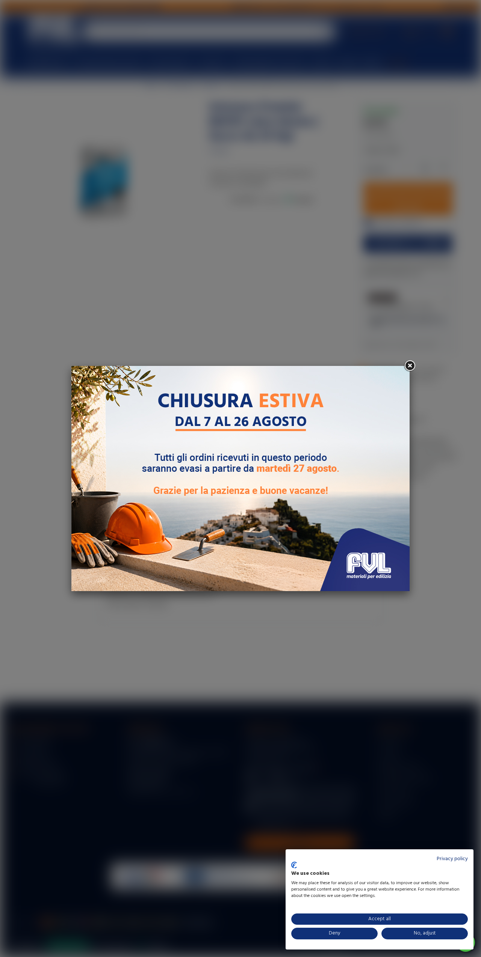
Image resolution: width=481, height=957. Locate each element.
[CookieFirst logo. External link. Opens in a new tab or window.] (294, 865)
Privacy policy (452, 859)
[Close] (409, 366)
